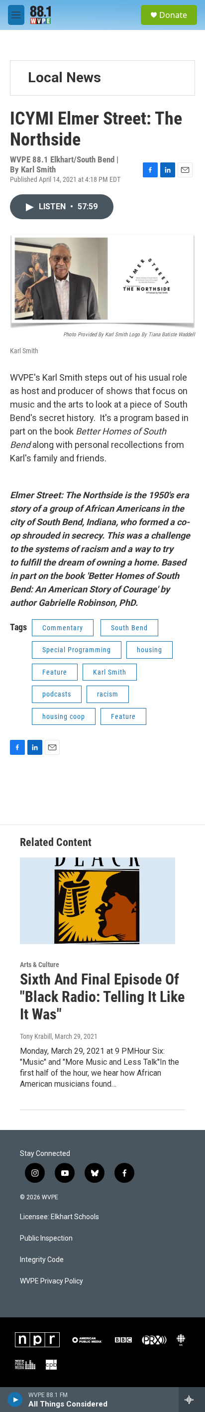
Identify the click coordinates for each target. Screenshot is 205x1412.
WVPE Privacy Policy (51, 1281)
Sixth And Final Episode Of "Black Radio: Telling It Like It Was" (102, 997)
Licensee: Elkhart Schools (59, 1217)
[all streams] (192, 1399)
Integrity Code (42, 1260)
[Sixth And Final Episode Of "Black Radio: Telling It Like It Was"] (97, 900)
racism (107, 694)
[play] (15, 1400)
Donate (173, 14)
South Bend (129, 628)
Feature (54, 672)
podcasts (56, 694)
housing (149, 650)
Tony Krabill (36, 1036)
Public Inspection (46, 1238)
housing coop (63, 716)
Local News (64, 77)
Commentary (62, 628)
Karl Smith (109, 672)
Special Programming (76, 650)
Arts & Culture (39, 965)
